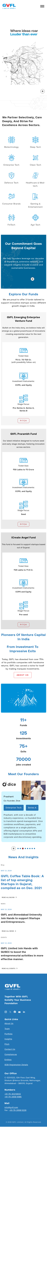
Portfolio (9, 1040)
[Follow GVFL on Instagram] (6, 1017)
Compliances (11, 1060)
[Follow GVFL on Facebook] (15, 1018)
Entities (8, 1065)
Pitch (23, 421)
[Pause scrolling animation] (32, 279)
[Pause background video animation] (42, 91)
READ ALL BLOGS (8, 903)
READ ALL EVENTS (8, 974)
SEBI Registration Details (16, 1071)
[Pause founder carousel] (13, 854)
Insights (8, 1045)
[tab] (18, 854)
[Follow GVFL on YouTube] (19, 1018)
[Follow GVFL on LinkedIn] (24, 1018)
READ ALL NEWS (8, 937)
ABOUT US (23, 675)
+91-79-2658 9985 (13, 1103)
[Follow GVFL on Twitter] (10, 1018)
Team (7, 1035)
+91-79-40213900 (13, 1100)
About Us (9, 1029)
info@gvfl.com (11, 1113)
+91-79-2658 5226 (17, 1116)
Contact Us (10, 1055)
